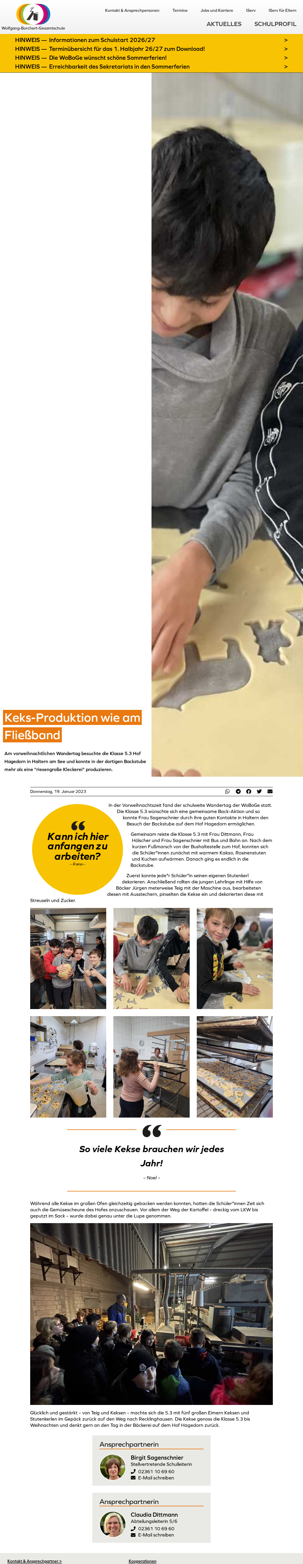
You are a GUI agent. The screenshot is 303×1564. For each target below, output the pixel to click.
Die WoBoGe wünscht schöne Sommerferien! (108, 57)
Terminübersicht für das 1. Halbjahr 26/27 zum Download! (127, 49)
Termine (180, 10)
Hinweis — (31, 40)
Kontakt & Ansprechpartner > (34, 1561)
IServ (251, 10)
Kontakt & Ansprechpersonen (132, 10)
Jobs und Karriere (217, 10)
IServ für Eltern (282, 10)
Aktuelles (224, 23)
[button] (227, 791)
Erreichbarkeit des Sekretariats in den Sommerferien (119, 66)
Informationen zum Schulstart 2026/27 (102, 40)
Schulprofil (275, 23)
